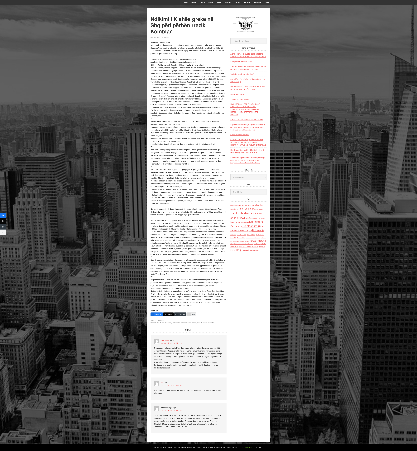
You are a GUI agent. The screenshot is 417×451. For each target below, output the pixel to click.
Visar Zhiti (254, 250)
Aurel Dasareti (165, 323)
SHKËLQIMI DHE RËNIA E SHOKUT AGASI (246, 119)
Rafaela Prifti (255, 240)
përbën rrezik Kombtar (205, 323)
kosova (260, 234)
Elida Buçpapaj (250, 218)
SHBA (236, 247)
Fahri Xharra (236, 226)
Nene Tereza (234, 241)
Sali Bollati (165, 340)
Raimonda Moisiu (239, 244)
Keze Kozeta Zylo (241, 235)
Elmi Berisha (261, 218)
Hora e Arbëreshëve (237, 94)
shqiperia (255, 247)
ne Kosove (263, 238)
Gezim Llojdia (245, 230)
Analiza (162, 321)
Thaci (244, 250)
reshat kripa (258, 244)
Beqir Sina (256, 213)
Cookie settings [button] (246, 447)
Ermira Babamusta (244, 222)
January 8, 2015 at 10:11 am (172, 343)
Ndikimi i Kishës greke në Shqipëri (184, 323)
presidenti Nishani (243, 241)
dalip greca (237, 218)
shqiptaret (262, 247)
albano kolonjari (234, 205)
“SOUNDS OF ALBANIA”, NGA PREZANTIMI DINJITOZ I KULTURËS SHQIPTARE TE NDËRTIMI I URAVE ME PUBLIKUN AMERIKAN (248, 142)
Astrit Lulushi (246, 208)
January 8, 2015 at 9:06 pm (171, 385)
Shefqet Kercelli (245, 246)
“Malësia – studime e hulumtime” (242, 74)
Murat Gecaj (249, 238)
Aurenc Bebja (258, 209)
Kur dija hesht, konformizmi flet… (242, 61)
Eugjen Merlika (256, 221)
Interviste (233, 235)
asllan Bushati (234, 209)
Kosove (233, 237)
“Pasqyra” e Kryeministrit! (239, 135)
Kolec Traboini (251, 235)
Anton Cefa (251, 205)
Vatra (248, 250)
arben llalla (259, 205)
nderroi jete (256, 238)
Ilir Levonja (258, 230)
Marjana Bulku (241, 238)
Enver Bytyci (234, 222)
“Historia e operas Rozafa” (239, 99)
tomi (162, 382)
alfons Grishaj (243, 205)
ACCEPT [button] (259, 447)
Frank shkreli (250, 226)
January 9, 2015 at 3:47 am (171, 410)
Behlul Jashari (240, 213)
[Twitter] (3, 221)
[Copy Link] (3, 227)
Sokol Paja (236, 250)
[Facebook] (3, 215)
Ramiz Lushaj (249, 244)
